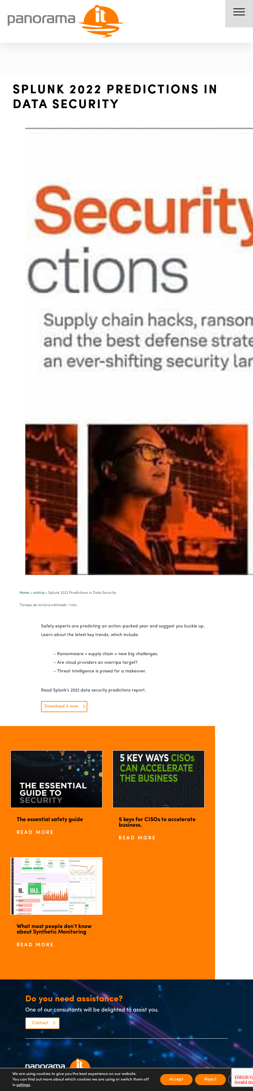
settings (23, 1085)
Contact (40, 1023)
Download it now (61, 706)
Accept (176, 1079)
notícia (38, 593)
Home (24, 593)
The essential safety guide (50, 820)
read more (35, 832)
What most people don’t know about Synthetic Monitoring (54, 929)
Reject (210, 1079)
